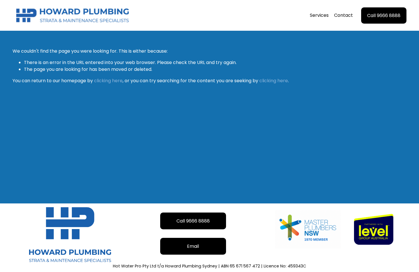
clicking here (108, 80)
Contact (343, 15)
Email (193, 246)
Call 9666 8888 (383, 15)
